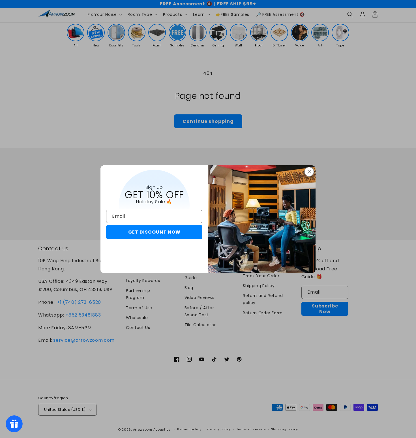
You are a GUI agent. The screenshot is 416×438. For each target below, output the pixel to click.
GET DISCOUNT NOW (154, 232)
